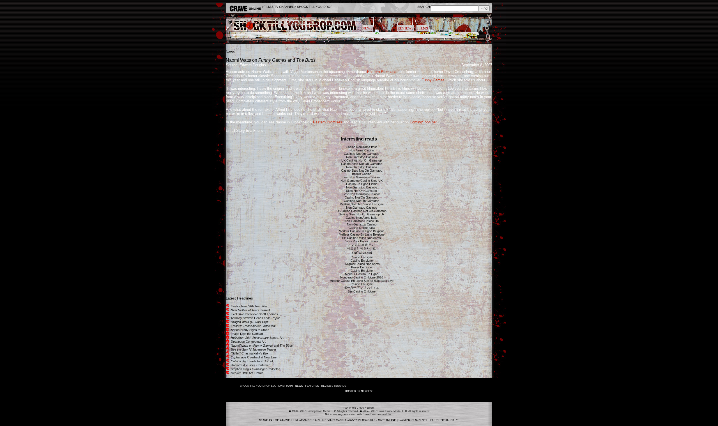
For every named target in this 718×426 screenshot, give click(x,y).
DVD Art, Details (247, 373)
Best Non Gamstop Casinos (361, 177)
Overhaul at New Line (254, 357)
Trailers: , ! (253, 326)
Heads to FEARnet (252, 361)
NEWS (299, 385)
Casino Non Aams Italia (361, 147)
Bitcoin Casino (361, 174)
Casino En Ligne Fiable (361, 184)
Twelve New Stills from (249, 306)
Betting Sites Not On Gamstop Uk (362, 214)
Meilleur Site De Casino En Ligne (362, 204)
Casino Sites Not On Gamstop (361, 163)
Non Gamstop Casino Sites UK (361, 180)
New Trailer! (250, 310)
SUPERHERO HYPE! (444, 420)
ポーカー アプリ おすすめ (361, 287)
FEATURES (312, 385)
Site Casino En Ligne (362, 291)
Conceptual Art (248, 341)
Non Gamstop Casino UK (361, 221)
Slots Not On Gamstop (361, 190)
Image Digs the (247, 333)
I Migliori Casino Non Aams (362, 264)
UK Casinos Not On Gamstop (361, 160)
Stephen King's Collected (255, 369)
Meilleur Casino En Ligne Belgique (362, 231)
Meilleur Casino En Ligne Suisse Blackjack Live (361, 280)
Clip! (249, 322)
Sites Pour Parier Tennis (361, 241)
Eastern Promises (381, 72)
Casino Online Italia (362, 227)
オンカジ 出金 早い (361, 244)
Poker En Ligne (361, 267)
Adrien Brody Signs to (250, 329)
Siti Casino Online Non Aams (361, 238)
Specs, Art (257, 337)
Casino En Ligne (362, 257)
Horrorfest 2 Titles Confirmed (250, 365)
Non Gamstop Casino (361, 224)
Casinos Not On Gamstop (361, 153)
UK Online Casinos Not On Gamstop (361, 211)
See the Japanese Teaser (253, 349)
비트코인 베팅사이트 (361, 248)
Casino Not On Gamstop (361, 197)
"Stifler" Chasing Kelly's (249, 353)
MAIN (289, 385)
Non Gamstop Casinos (361, 157)
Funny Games (433, 80)
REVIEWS (327, 385)
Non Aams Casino (361, 150)
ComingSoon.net (423, 122)
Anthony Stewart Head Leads (255, 318)
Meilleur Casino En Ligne (361, 274)
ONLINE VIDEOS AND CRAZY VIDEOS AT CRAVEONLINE (355, 420)
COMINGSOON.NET (413, 420)
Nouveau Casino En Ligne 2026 (361, 277)
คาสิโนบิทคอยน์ (361, 253)
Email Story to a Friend (244, 130)
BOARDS (340, 385)
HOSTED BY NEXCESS (359, 391)
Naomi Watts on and (262, 345)
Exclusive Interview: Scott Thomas (254, 314)
